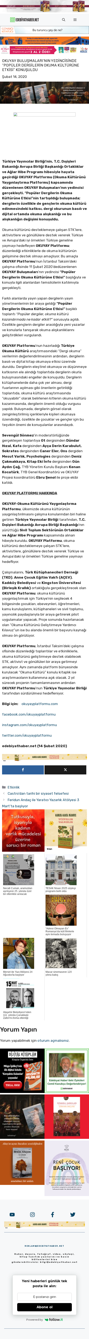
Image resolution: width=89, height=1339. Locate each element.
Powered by (34, 1319)
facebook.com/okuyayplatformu (29, 714)
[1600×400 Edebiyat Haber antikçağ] (44, 102)
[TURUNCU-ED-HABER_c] (44, 33)
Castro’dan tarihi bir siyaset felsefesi (38, 793)
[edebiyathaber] (44, 43)
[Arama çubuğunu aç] (63, 20)
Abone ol (45, 1307)
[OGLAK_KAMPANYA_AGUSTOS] (66, 1138)
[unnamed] (23, 850)
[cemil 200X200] (66, 1092)
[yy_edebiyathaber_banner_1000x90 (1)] (44, 760)
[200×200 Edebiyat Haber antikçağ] (22, 1138)
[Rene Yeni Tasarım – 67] (66, 1195)
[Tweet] (65, 769)
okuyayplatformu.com (40, 704)
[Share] (23, 769)
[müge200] (22, 1092)
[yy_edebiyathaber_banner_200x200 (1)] (65, 850)
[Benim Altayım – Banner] (22, 1184)
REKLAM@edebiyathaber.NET (44, 1246)
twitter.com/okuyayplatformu (27, 735)
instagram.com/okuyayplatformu (29, 725)
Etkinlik (14, 787)
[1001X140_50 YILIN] (44, 11)
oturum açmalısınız (53, 1040)
